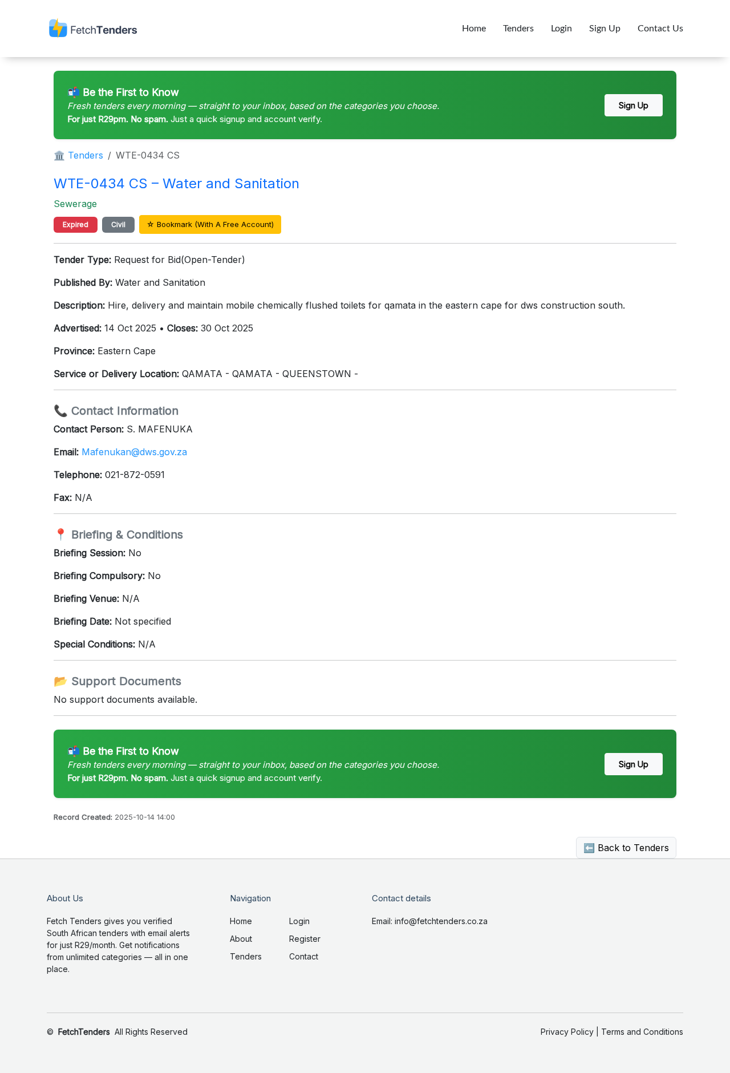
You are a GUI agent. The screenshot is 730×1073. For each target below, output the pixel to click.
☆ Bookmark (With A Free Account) (210, 224)
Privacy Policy (567, 1031)
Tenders (518, 28)
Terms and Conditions (642, 1031)
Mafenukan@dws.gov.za (134, 451)
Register (305, 939)
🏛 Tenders (78, 155)
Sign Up (604, 28)
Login (561, 28)
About (241, 939)
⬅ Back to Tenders (626, 847)
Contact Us (660, 28)
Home (474, 28)
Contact (303, 956)
